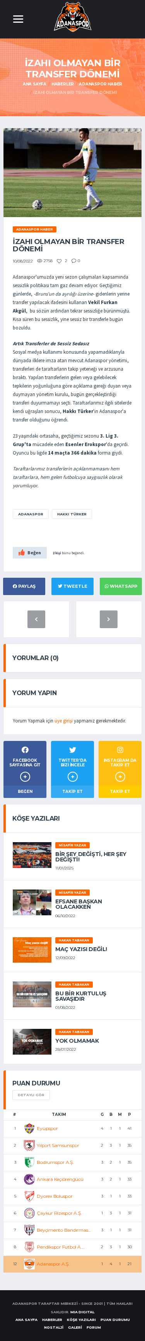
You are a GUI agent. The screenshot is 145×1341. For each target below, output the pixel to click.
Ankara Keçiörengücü (60, 1179)
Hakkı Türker (72, 514)
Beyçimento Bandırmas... (64, 1230)
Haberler (62, 84)
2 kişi (57, 553)
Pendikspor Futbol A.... (61, 1247)
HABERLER (52, 1320)
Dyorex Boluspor (54, 1196)
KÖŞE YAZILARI (81, 1320)
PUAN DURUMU (115, 1320)
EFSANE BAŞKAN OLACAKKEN (78, 904)
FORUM (94, 1327)
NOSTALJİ (53, 1327)
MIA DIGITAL (82, 1312)
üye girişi (64, 720)
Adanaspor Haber (100, 84)
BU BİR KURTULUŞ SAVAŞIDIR (80, 996)
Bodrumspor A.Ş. (55, 1162)
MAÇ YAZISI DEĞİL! (81, 949)
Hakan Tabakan (74, 940)
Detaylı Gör (31, 1095)
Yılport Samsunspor (58, 1145)
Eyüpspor (47, 1128)
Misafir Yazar (72, 845)
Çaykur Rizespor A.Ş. (59, 1213)
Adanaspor (30, 514)
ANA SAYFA (26, 1320)
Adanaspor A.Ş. (53, 1264)
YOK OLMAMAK (77, 1040)
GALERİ (75, 1327)
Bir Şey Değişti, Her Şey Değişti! (90, 857)
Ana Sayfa (34, 84)
